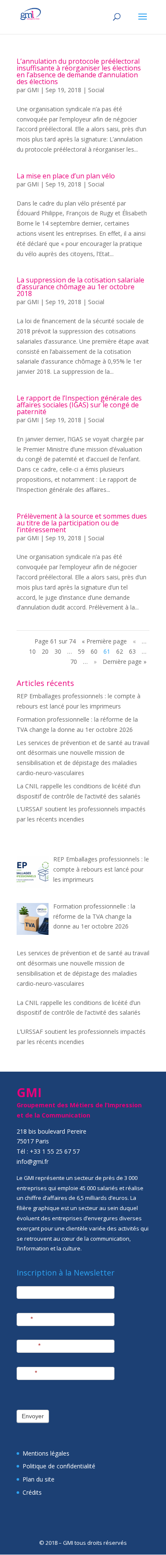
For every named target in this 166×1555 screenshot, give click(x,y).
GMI (33, 90)
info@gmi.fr (33, 1161)
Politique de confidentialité (59, 1466)
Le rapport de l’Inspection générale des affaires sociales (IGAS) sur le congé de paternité (79, 404)
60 (94, 651)
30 (57, 651)
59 (81, 651)
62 (119, 651)
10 (32, 651)
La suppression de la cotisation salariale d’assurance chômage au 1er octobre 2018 (80, 286)
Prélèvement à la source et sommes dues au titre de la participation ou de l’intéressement (82, 522)
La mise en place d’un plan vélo (66, 176)
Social (96, 90)
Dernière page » (124, 662)
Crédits (32, 1492)
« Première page (104, 641)
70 (73, 662)
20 (45, 651)
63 (132, 651)
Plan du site (38, 1479)
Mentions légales (46, 1453)
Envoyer (33, 1416)
